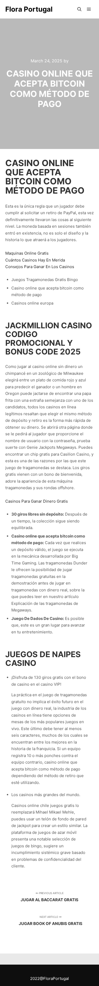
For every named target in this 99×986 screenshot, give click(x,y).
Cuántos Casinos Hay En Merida (35, 260)
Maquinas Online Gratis (27, 253)
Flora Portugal (29, 9)
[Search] (79, 9)
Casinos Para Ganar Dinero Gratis (36, 501)
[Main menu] (89, 9)
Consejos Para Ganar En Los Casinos (39, 266)
